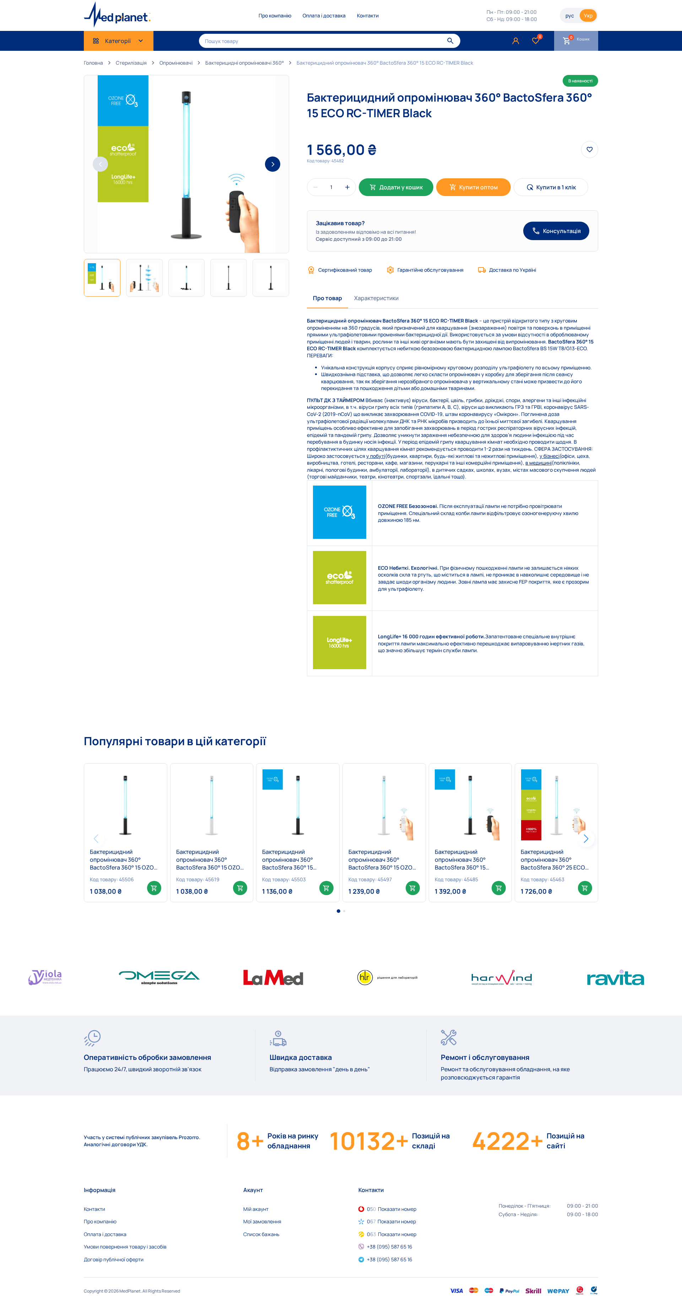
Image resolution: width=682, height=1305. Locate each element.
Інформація (99, 1190)
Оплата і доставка (324, 15)
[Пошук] (450, 41)
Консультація (562, 231)
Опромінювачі (176, 62)
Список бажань (261, 1234)
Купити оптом (478, 187)
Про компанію (275, 15)
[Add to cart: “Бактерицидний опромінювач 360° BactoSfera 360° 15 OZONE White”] (240, 888)
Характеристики (376, 298)
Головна (93, 62)
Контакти (368, 15)
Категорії (118, 41)
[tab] (327, 298)
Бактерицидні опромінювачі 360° (244, 62)
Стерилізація (131, 62)
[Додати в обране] (157, 774)
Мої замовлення (262, 1221)
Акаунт (253, 1190)
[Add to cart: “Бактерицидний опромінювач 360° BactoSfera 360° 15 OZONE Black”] (154, 888)
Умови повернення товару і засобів (125, 1246)
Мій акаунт (256, 1209)
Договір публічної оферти (114, 1259)
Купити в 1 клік (556, 187)
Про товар (327, 298)
